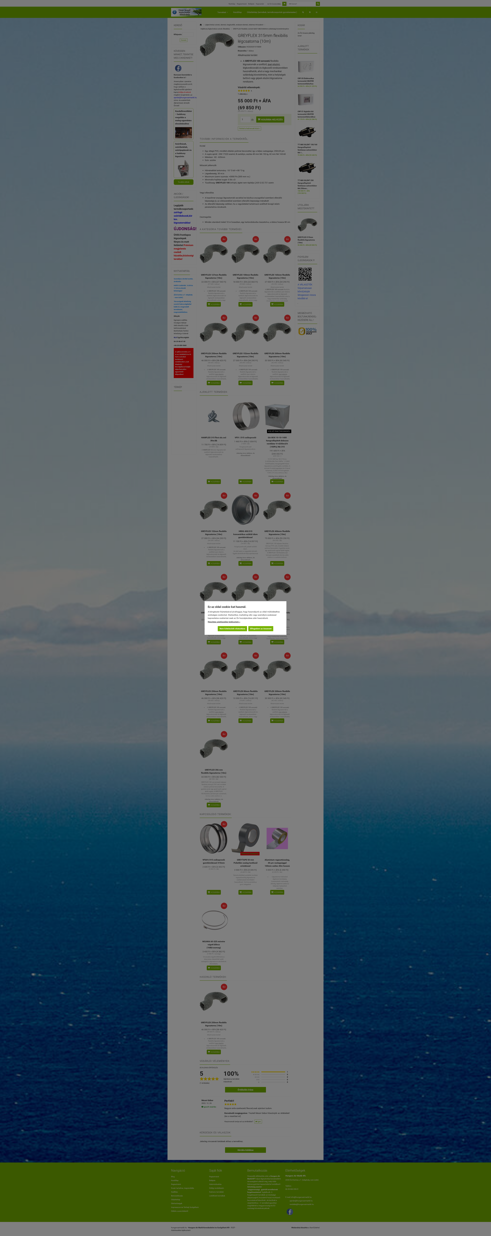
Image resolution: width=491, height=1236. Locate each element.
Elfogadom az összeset (260, 628)
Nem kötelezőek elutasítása (232, 628)
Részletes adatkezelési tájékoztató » (224, 622)
